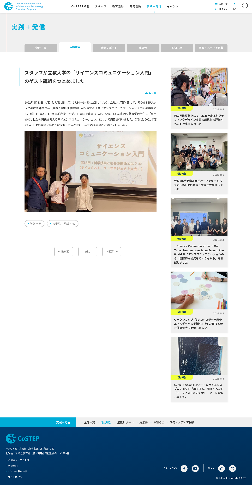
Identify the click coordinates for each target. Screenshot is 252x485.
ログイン (223, 8)
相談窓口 (13, 466)
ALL (87, 251)
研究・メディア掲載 (211, 48)
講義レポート (109, 48)
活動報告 (74, 47)
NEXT (110, 251)
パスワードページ (17, 471)
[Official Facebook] (184, 468)
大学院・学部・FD (63, 223)
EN (234, 9)
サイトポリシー (16, 476)
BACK (65, 251)
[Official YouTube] (195, 468)
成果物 (143, 48)
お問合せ (223, 3)
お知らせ (177, 48)
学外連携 (35, 223)
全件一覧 (40, 48)
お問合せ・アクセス (18, 460)
